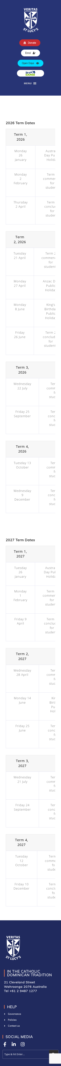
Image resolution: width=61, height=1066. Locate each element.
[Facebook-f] (5, 1044)
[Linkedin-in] (14, 1044)
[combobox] (25, 1054)
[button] (28, 83)
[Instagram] (23, 1044)
